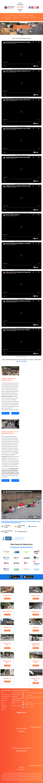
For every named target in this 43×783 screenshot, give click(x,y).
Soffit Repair (15, 696)
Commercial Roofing (13, 15)
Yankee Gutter (8, 19)
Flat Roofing (3, 707)
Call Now (6, 413)
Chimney (3, 702)
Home (6, 15)
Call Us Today (18, 538)
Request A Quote (15, 413)
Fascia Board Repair (16, 700)
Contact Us (14, 19)
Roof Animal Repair (16, 694)
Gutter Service (4, 698)
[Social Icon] (16, 552)
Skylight (3, 704)
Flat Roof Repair (30, 15)
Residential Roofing (22, 15)
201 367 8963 (10, 453)
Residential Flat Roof (16, 692)
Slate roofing (4, 700)
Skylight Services (16, 17)
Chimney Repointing (16, 698)
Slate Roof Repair (8, 17)
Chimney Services (25, 17)
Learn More (7, 598)
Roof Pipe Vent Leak (16, 705)
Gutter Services (33, 17)
